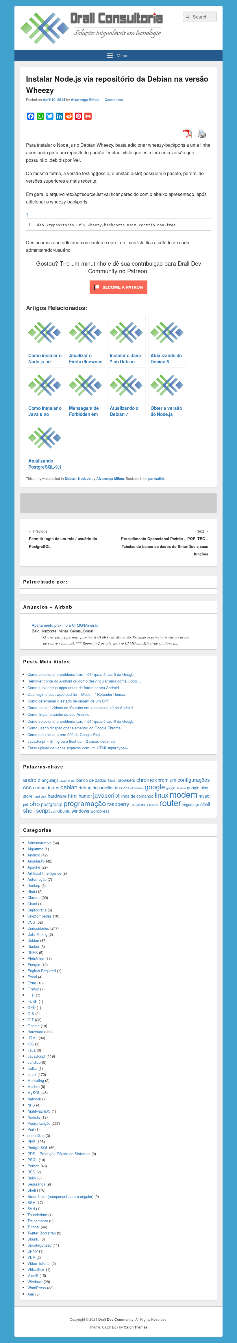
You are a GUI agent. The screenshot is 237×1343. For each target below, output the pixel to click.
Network (34, 1099)
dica (118, 787)
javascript (106, 795)
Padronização (38, 1123)
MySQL (33, 1092)
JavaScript (36, 1056)
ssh (53, 811)
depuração (102, 787)
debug (85, 787)
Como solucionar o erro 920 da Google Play (63, 734)
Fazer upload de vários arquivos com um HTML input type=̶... (78, 748)
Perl (30, 1129)
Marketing (35, 1080)
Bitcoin (112, 780)
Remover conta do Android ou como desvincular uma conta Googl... (84, 681)
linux (162, 795)
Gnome (33, 1025)
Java (31, 1050)
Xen (30, 1294)
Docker (33, 946)
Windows (34, 1281)
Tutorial (33, 1227)
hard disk (40, 796)
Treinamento (37, 1220)
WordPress (36, 1287)
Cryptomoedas (39, 916)
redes (153, 804)
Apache (33, 867)
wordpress (100, 811)
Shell (31, 1190)
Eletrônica (35, 958)
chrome (145, 779)
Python (33, 1165)
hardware (57, 795)
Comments (113, 99)
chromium (165, 779)
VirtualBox (36, 1269)
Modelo (33, 1086)
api (73, 780)
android (31, 779)
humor (85, 795)
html (72, 795)
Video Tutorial (38, 1263)
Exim (31, 983)
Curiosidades (38, 928)
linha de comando (137, 796)
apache (65, 780)
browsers (126, 780)
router (170, 802)
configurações (193, 779)
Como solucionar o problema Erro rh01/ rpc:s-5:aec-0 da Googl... (81, 674)
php (34, 803)
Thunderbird (37, 1214)
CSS (31, 922)
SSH (31, 1202)
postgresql (51, 804)
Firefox (33, 989)
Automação (37, 879)
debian (68, 787)
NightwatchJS (39, 1111)
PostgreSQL (37, 1147)
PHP (31, 1141)
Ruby (31, 1178)
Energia (33, 964)
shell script (36, 810)
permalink (156, 478)
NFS (31, 1105)
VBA (31, 1257)
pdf (25, 804)
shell (205, 804)
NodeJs (84, 478)
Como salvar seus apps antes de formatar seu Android (73, 687)
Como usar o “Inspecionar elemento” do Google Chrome (74, 728)
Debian (70, 478)
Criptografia (37, 910)
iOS (30, 1044)
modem (183, 794)
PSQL (32, 1159)
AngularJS (36, 861)
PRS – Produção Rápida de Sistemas (58, 1153)
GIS (30, 1013)
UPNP (32, 1251)
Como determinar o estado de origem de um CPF (68, 701)
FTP (31, 995)
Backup (33, 885)
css (27, 787)
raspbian (139, 804)
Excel (32, 976)
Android (33, 855)
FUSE (32, 1001)
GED (31, 1007)
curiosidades (46, 787)
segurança (190, 804)
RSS (31, 1172)
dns (126, 787)
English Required (41, 970)
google (155, 786)
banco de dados (91, 780)
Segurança (36, 1184)
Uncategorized (39, 1245)
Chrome (33, 897)
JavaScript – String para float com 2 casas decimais (71, 741)
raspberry (118, 804)
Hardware (35, 1031)
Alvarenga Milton (85, 99)
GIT (30, 1019)
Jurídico (34, 1062)
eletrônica (137, 788)
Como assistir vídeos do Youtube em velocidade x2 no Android (80, 707)
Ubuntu (64, 811)
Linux (31, 1074)
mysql (205, 795)
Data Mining (37, 934)
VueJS (32, 1275)
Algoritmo (35, 849)
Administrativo (39, 842)
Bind (31, 891)
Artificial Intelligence (44, 873)
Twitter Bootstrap (41, 1233)
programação (85, 803)
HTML (32, 1038)
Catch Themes (136, 1327)
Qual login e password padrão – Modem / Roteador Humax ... (78, 694)
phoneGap (36, 1135)
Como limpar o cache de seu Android (58, 714)
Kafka (32, 1068)
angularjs (50, 780)
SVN (31, 1208)
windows (80, 811)
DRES (32, 952)
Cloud (32, 904)
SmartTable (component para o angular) (60, 1196)
